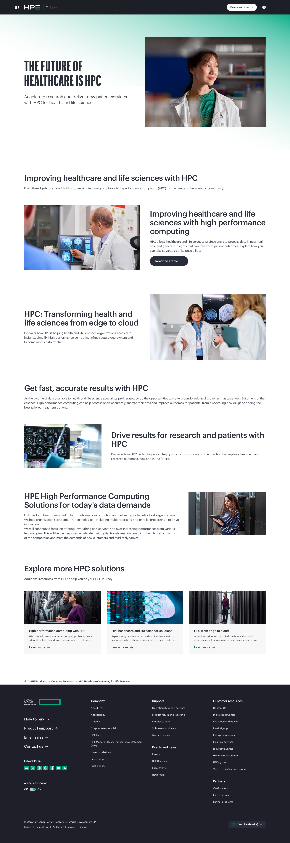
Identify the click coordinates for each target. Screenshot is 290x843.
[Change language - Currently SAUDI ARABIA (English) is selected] (264, 7)
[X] (33, 768)
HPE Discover (159, 761)
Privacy (27, 827)
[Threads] (45, 768)
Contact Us (219, 707)
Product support (161, 721)
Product (38, 728)
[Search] (47, 7)
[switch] (31, 789)
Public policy (98, 765)
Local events (159, 767)
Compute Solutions (62, 681)
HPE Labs (96, 735)
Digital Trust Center (224, 714)
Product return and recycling (168, 714)
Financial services (223, 741)
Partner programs (223, 801)
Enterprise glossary (224, 735)
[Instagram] (39, 768)
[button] (17, 7)
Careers (95, 721)
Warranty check (161, 735)
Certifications (221, 788)
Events (156, 754)
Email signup (220, 728)
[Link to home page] (25, 681)
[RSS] (64, 768)
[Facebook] (52, 768)
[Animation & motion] (33, 789)
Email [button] (33, 737)
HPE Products (39, 681)
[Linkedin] (26, 768)
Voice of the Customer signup (230, 769)
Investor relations (101, 752)
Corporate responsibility (105, 728)
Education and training (226, 721)
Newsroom (158, 774)
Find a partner (221, 795)
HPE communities (223, 748)
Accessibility (98, 714)
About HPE (97, 707)
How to (34, 719)
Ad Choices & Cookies (64, 827)
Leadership (97, 759)
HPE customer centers (225, 755)
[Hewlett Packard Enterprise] (32, 7)
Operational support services (168, 707)
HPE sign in (219, 762)
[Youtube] (58, 768)
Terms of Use (41, 827)
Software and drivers (164, 728)
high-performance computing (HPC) (141, 188)
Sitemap (83, 827)
